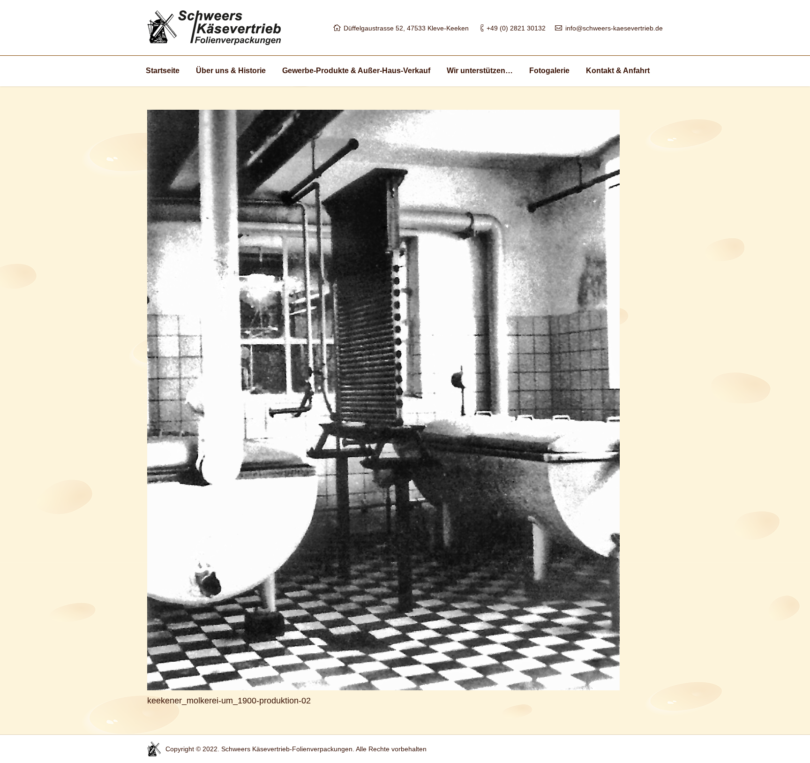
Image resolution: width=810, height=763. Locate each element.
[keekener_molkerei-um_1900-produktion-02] (405, 400)
